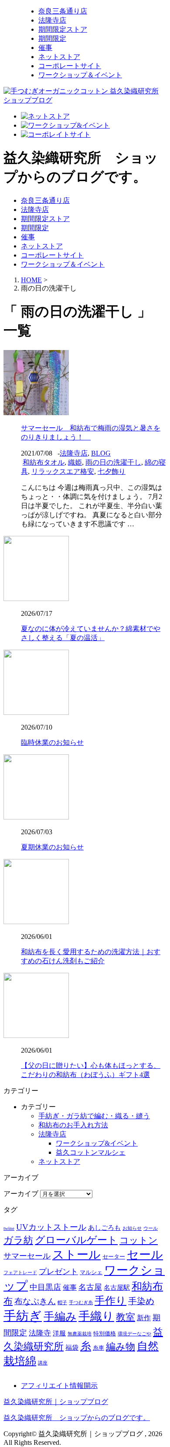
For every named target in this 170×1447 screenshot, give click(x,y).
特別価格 (104, 1333)
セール (145, 1254)
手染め (141, 1301)
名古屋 (90, 1287)
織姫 (75, 462)
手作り (110, 1300)
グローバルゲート (76, 1239)
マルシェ (91, 1272)
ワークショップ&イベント (97, 1143)
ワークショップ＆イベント (80, 75)
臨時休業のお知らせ (52, 742)
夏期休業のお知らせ (52, 847)
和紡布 (147, 1286)
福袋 (71, 1347)
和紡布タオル (44, 462)
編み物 (120, 1346)
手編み (60, 1316)
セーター (113, 1256)
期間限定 (52, 38)
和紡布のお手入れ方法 (73, 1125)
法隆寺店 (52, 20)
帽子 (62, 1302)
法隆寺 (40, 1333)
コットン (138, 1240)
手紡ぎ (22, 1316)
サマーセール (27, 1256)
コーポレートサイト (69, 65)
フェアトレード (20, 1272)
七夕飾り (112, 471)
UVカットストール (51, 1227)
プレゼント (58, 1271)
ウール (150, 1228)
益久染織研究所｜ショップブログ (55, 1401)
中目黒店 (45, 1287)
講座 (43, 1363)
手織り (96, 1316)
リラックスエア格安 (62, 471)
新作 (144, 1317)
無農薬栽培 (80, 1333)
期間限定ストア (62, 29)
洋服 (59, 1333)
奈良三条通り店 (62, 11)
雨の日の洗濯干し (113, 462)
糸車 (98, 1348)
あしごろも (104, 1227)
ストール (76, 1254)
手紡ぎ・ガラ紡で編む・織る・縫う (94, 1116)
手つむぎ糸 (81, 1302)
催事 (45, 47)
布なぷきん (35, 1301)
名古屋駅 (117, 1287)
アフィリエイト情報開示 (59, 1385)
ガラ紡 (18, 1240)
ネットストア (59, 56)
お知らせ (132, 1228)
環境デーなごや (134, 1333)
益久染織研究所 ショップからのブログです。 (76, 1417)
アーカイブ (20, 1193)
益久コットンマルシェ (91, 1152)
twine (8, 1228)
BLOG (101, 453)
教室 (125, 1317)
